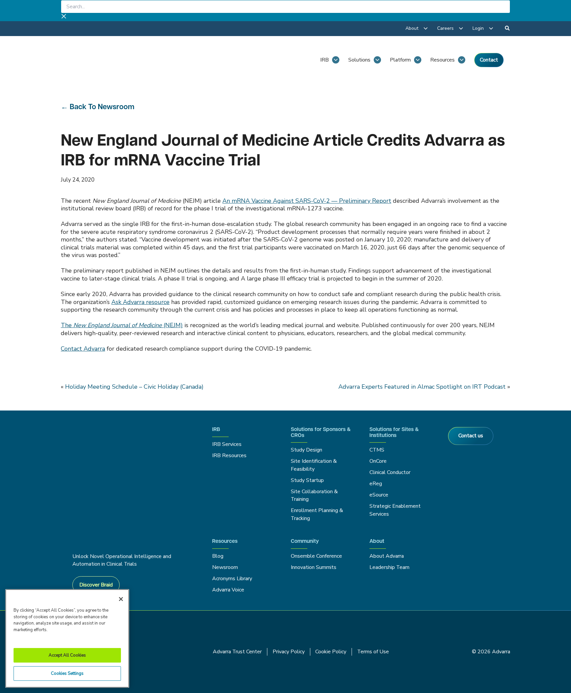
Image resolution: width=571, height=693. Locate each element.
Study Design (306, 450)
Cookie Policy (330, 651)
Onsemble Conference (316, 556)
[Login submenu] (491, 28)
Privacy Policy (289, 651)
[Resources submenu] (461, 60)
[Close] (121, 599)
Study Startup (307, 480)
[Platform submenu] (417, 60)
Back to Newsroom (102, 107)
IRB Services (228, 444)
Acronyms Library (232, 578)
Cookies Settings (67, 673)
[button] (507, 29)
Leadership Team (389, 567)
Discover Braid (96, 584)
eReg (375, 483)
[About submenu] (425, 28)
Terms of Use (373, 651)
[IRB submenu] (335, 60)
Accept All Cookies (67, 655)
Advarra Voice (228, 589)
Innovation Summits (313, 567)
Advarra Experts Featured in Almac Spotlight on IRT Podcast (422, 387)
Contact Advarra (83, 349)
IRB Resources (229, 455)
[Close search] (64, 17)
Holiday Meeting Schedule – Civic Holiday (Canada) (134, 387)
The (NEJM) (122, 325)
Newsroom (225, 567)
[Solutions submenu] (377, 60)
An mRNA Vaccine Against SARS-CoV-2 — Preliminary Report (306, 201)
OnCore (378, 461)
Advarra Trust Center (237, 651)
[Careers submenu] (461, 28)
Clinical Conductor (389, 472)
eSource (378, 494)
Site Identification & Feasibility (314, 464)
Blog (217, 556)
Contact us (470, 435)
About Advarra (386, 556)
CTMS (376, 450)
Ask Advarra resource (140, 302)
